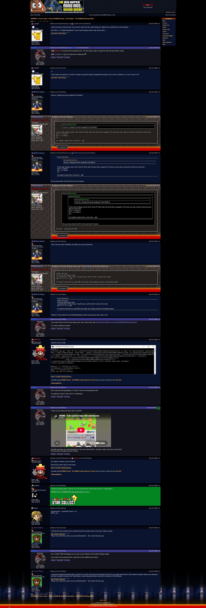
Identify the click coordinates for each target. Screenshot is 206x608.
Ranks (164, 27)
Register (168, 12)
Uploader (165, 38)
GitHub (53, 57)
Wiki (164, 44)
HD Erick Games (72, 124)
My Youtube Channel (58, 534)
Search (165, 31)
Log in (173, 12)
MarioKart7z (65, 157)
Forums (165, 23)
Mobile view (103, 600)
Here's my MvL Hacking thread (61, 377)
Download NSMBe (168, 35)
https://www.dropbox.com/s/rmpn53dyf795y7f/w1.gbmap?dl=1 (116, 322)
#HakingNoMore (56, 383)
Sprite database (167, 42)
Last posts (166, 33)
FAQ (164, 40)
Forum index (43, 18)
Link (150, 23)
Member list (166, 25)
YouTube (67, 57)
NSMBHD (34, 18)
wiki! (118, 380)
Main (164, 20)
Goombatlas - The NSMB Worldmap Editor (80, 18)
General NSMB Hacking (56, 18)
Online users (166, 29)
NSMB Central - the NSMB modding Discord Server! (78, 380)
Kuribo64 (60, 57)
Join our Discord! (147, 7)
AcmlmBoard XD (106, 602)
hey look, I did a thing (58, 33)
